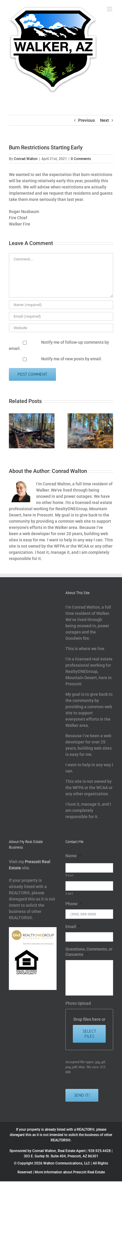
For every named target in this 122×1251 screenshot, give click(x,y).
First (69, 875)
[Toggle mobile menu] (110, 9)
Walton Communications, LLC (66, 1163)
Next (104, 120)
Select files (89, 1033)
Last (69, 893)
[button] (13, 430)
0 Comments (81, 159)
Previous (86, 120)
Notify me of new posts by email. (71, 358)
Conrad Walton (26, 159)
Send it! (82, 1095)
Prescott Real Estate (89, 1172)
